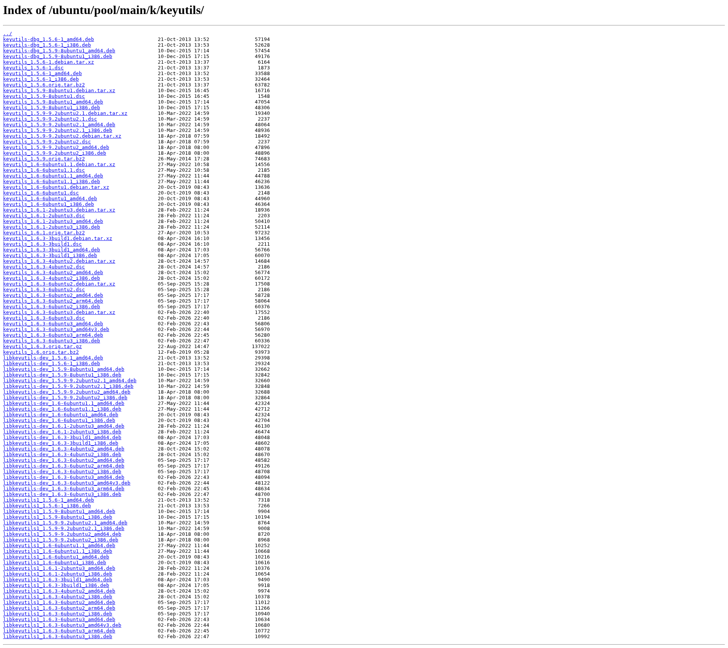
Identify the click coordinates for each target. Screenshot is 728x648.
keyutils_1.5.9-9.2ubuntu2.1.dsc (50, 119)
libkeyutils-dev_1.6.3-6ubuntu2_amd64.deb (63, 460)
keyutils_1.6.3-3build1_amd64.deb (51, 250)
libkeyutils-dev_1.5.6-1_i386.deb (51, 363)
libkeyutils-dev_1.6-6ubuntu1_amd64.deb (60, 414)
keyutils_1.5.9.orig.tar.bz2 (44, 159)
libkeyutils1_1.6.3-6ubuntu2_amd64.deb (59, 602)
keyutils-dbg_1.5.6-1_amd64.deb (48, 39)
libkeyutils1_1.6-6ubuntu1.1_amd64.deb (59, 545)
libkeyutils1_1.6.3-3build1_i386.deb (56, 585)
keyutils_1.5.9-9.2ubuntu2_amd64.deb (56, 147)
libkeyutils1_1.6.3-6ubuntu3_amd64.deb (59, 619)
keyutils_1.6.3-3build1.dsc (42, 244)
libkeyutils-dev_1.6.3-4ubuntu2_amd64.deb (63, 449)
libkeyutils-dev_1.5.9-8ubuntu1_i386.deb (62, 375)
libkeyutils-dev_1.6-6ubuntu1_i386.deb (59, 420)
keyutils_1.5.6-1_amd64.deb (42, 73)
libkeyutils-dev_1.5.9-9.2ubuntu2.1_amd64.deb (69, 380)
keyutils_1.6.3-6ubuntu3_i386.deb (51, 341)
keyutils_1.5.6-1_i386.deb (41, 79)
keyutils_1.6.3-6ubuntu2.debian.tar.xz (59, 284)
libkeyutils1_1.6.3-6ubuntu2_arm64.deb (59, 608)
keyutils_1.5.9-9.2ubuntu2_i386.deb (54, 153)
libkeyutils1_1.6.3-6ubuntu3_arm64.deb (59, 631)
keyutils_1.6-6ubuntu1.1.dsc (44, 170)
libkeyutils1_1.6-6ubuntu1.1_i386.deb (57, 551)
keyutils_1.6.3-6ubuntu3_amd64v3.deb (56, 329)
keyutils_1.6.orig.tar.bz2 (41, 352)
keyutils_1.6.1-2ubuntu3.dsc (44, 215)
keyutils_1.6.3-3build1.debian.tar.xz (57, 238)
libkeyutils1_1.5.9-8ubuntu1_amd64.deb (59, 511)
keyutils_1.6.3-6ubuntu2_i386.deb (51, 306)
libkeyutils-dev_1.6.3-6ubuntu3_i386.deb (62, 494)
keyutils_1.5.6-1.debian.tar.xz (48, 62)
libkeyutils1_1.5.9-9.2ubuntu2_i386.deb (60, 540)
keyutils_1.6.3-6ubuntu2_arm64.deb (53, 301)
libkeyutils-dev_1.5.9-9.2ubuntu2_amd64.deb (66, 392)
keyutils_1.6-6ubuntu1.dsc (41, 193)
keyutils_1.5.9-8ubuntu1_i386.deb (51, 107)
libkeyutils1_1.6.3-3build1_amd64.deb (57, 579)
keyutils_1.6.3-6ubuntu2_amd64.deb (53, 295)
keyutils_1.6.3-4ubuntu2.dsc (44, 267)
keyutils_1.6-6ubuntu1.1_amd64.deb (53, 176)
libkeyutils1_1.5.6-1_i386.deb (47, 505)
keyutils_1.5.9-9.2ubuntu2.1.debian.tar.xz (65, 113)
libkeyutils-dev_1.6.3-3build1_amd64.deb (62, 437)
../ (7, 33)
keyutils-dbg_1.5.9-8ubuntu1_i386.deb (57, 56)
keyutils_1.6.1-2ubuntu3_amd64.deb (53, 221)
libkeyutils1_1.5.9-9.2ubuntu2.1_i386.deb (63, 528)
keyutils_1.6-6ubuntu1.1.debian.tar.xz (59, 164)
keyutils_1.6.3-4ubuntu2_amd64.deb (53, 272)
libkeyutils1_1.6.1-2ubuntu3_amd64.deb (59, 568)
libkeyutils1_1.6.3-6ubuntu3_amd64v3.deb (62, 625)
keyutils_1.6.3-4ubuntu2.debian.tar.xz (59, 261)
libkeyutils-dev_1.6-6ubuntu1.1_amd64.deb (63, 403)
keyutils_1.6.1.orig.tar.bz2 (44, 232)
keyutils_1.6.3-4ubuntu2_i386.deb (51, 278)
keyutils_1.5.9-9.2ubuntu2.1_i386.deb (57, 130)
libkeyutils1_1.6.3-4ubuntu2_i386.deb (57, 596)
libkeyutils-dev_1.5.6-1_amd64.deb (53, 358)
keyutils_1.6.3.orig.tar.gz (42, 346)
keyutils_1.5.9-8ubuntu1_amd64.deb (53, 102)
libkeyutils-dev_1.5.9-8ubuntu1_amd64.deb (63, 369)
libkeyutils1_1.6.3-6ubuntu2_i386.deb (57, 614)
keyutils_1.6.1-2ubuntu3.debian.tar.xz (59, 210)
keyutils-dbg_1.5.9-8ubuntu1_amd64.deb (59, 50)
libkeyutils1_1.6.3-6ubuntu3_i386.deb (57, 636)
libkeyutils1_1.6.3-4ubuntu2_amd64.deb (59, 591)
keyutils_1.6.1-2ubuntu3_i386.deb (51, 227)
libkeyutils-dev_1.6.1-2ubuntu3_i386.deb (62, 432)
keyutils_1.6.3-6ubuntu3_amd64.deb (53, 323)
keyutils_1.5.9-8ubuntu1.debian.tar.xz (59, 90)
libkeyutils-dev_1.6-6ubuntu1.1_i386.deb (62, 409)
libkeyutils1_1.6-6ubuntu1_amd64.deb (56, 557)
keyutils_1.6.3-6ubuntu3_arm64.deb (53, 335)
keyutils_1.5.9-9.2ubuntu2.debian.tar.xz (62, 136)
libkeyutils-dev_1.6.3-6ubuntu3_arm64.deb (63, 488)
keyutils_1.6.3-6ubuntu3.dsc (44, 318)
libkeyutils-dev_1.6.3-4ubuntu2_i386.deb (62, 454)
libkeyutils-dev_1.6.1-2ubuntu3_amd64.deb (63, 426)
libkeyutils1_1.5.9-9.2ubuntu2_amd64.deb (62, 534)
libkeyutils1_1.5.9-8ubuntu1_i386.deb (57, 517)
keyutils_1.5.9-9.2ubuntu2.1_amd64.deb (59, 124)
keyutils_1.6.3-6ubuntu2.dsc (44, 289)
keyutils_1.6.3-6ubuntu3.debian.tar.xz (59, 312)
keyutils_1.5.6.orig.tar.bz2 (44, 85)
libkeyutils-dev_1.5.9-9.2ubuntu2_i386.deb (65, 397)
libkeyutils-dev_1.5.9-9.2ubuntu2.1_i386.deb (68, 386)
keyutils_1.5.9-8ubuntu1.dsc (44, 96)
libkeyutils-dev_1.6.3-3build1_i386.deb (60, 443)
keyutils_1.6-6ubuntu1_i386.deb (48, 204)
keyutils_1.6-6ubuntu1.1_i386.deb (51, 181)
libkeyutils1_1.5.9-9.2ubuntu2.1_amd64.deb (65, 523)
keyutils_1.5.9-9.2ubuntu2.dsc (47, 141)
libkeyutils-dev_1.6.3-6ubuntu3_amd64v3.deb (66, 483)
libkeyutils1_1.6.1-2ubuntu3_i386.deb (57, 574)
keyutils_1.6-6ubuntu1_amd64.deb (50, 198)
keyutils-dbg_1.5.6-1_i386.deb (47, 45)
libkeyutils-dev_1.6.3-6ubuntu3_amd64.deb (63, 477)
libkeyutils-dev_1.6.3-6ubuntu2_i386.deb (62, 471)
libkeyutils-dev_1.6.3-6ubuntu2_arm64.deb (63, 466)
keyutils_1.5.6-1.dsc (33, 68)
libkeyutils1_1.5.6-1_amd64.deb (48, 500)
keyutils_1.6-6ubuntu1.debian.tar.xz (56, 187)
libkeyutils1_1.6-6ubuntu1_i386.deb (54, 562)
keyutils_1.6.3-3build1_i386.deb (50, 255)
